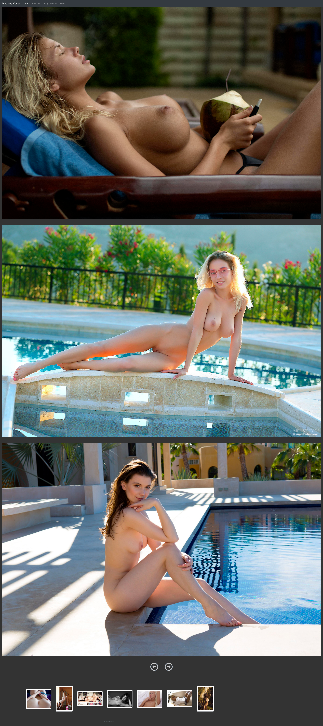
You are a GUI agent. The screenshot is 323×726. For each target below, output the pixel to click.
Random (54, 3)
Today (45, 3)
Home (27, 3)
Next (62, 3)
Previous (36, 3)
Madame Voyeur (11, 3)
